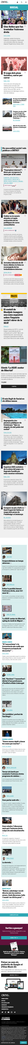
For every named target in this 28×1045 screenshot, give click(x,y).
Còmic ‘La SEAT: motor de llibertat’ (12, 369)
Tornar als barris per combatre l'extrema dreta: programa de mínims (13, 773)
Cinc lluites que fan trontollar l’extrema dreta (14, 29)
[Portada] (4, 2)
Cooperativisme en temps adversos (12, 562)
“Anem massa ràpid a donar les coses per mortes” (13, 741)
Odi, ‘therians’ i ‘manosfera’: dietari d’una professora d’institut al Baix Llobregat (13, 680)
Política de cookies (20, 1021)
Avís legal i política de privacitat (8, 1021)
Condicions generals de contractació (9, 1023)
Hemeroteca (4, 1009)
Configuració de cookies (8, 1042)
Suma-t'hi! (13, 937)
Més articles (14, 915)
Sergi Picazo (10, 858)
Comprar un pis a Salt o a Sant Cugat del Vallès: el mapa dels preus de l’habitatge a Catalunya (19, 114)
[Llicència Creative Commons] (14, 1018)
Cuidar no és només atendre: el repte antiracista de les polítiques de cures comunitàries (12, 220)
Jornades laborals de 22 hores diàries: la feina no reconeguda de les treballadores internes (14, 265)
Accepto (23, 1042)
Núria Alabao (10, 795)
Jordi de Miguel (11, 614)
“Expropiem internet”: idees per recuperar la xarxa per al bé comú (13, 172)
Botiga (3, 1000)
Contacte (4, 1005)
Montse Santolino (11, 767)
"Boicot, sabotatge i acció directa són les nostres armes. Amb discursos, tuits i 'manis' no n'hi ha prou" (13, 893)
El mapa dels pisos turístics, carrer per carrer (13, 75)
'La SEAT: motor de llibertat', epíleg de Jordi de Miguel (13, 619)
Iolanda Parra (10, 674)
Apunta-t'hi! (13, 975)
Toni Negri (9, 710)
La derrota (6, 862)
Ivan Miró (9, 556)
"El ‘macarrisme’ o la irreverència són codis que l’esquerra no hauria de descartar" (13, 646)
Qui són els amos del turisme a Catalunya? (19, 126)
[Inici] (5, 995)
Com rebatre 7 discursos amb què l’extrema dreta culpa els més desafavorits (13, 828)
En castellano (5, 1003)
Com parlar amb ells (10, 800)
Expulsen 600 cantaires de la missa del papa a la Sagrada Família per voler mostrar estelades (14, 470)
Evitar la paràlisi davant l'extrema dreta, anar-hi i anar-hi (12, 590)
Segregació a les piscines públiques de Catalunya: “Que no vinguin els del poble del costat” (14, 424)
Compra (14, 386)
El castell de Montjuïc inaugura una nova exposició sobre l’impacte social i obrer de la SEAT (13, 316)
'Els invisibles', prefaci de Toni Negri (12, 715)
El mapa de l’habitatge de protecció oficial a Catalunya (20, 100)
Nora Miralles (10, 584)
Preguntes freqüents (7, 1007)
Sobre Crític (4, 998)
